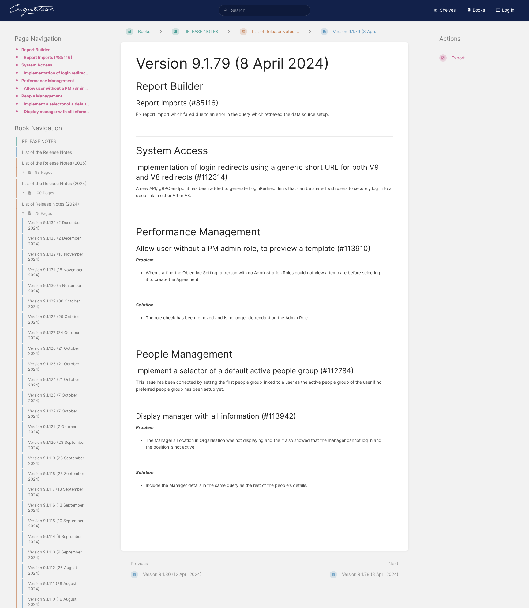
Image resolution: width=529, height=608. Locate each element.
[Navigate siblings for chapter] (228, 31)
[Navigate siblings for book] (161, 31)
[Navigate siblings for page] (309, 31)
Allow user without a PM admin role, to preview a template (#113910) (57, 88)
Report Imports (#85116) (48, 57)
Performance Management (47, 80)
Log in (508, 10)
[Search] (225, 10)
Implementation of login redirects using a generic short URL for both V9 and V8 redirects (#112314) (57, 72)
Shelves (448, 10)
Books (479, 10)
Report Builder (35, 49)
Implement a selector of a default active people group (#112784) (57, 103)
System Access (36, 65)
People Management (41, 95)
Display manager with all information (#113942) (57, 111)
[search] (264, 10)
